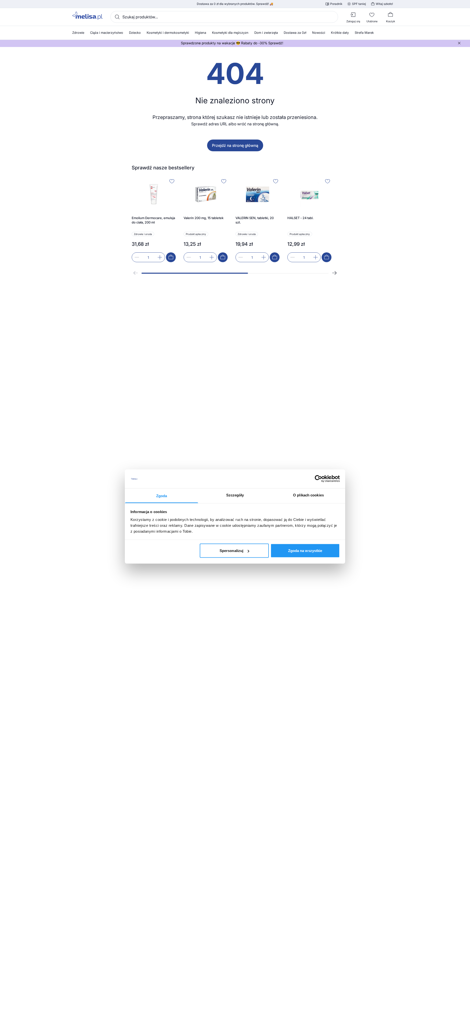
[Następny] (334, 273)
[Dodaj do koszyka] (171, 257)
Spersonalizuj (231, 551)
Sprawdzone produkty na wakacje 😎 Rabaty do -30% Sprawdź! (232, 43)
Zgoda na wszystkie (305, 551)
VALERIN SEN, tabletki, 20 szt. (254, 220)
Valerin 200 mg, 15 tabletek (203, 218)
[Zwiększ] (160, 257)
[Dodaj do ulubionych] (172, 181)
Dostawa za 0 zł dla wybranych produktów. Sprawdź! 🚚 (235, 3)
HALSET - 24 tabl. (300, 218)
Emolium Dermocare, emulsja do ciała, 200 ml (153, 220)
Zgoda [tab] (161, 495)
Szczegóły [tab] (235, 495)
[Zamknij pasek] (459, 43)
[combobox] (224, 17)
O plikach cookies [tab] (308, 495)
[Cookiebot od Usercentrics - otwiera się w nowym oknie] (318, 478)
